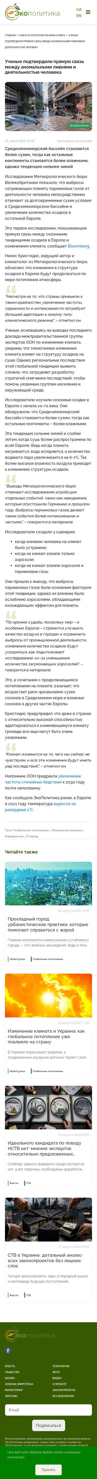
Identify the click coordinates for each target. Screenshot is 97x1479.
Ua (79, 9)
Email (14, 1410)
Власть (10, 1366)
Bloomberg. (79, 246)
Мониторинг (14, 1390)
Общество (12, 1372)
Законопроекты (63, 1390)
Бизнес (10, 1378)
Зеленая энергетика (19, 1384)
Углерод (32, 836)
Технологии (61, 1366)
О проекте (59, 1384)
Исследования (63, 1396)
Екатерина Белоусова (74, 141)
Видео (57, 1378)
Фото (56, 1372)
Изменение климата (67, 830)
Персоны (11, 1396)
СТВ (28, 1183)
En (79, 15)
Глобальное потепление (31, 830)
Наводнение (14, 836)
